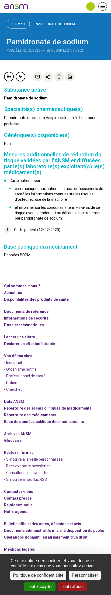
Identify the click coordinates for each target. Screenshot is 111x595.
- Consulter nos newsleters (27, 473)
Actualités (13, 293)
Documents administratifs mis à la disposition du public (54, 530)
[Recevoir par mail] (37, 76)
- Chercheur (14, 389)
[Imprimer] (59, 76)
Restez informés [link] (19, 452)
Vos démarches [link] (18, 356)
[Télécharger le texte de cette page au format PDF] (70, 76)
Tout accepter (40, 586)
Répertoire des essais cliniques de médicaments (48, 408)
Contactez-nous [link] (18, 491)
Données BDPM (17, 255)
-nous (18, 505)
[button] (90, 6)
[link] (16, 6)
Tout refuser (72, 586)
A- (21, 76)
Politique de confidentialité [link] (38, 575)
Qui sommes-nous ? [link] (22, 286)
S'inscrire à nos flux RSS (26, 479)
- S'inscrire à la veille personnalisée (33, 459)
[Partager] (48, 76)
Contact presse (18, 498)
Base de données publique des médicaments (44, 422)
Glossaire (13, 440)
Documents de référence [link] (26, 311)
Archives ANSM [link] (18, 434)
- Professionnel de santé (25, 376)
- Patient (11, 383)
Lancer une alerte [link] (19, 337)
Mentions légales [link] (19, 549)
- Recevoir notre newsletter (27, 466)
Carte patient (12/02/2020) (37, 230)
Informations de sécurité (26, 318)
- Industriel (13, 362)
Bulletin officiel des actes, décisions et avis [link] (42, 524)
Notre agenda (16, 512)
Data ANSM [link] (14, 401)
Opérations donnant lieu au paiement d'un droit (46, 537)
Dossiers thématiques (24, 325)
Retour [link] (20, 24)
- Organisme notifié (20, 369)
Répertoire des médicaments (30, 415)
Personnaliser (85, 575)
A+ (9, 76)
